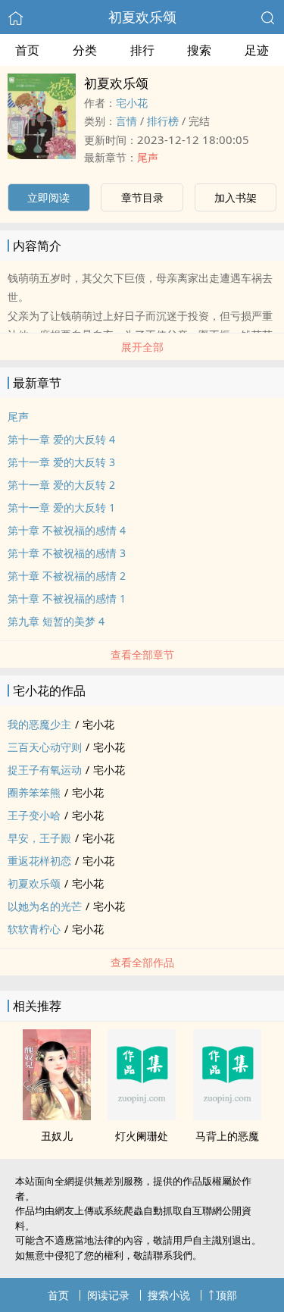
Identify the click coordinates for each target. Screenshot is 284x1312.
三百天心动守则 (45, 747)
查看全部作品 (142, 962)
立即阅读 (48, 197)
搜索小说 (169, 1295)
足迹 (257, 50)
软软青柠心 (34, 929)
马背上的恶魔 (227, 1136)
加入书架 (235, 197)
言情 (126, 121)
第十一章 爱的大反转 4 (61, 439)
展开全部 (142, 347)
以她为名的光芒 (45, 906)
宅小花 (132, 103)
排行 (142, 50)
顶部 (226, 1295)
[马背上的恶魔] (227, 1115)
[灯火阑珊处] (142, 1115)
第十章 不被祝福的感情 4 (67, 530)
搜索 (199, 50)
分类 (85, 50)
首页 (27, 50)
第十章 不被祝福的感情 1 (67, 598)
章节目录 (142, 197)
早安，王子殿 (39, 838)
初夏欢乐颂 (142, 17)
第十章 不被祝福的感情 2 (67, 575)
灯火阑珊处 (141, 1136)
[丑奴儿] (57, 1115)
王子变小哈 (34, 815)
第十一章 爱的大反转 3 (61, 462)
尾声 (147, 157)
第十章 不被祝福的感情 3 (67, 553)
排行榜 (163, 121)
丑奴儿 (57, 1136)
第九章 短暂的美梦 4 (56, 621)
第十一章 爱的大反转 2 (61, 485)
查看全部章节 (142, 654)
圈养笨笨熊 (34, 792)
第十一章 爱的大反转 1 (61, 507)
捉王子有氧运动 (45, 769)
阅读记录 (108, 1295)
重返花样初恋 (39, 860)
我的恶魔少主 (39, 724)
